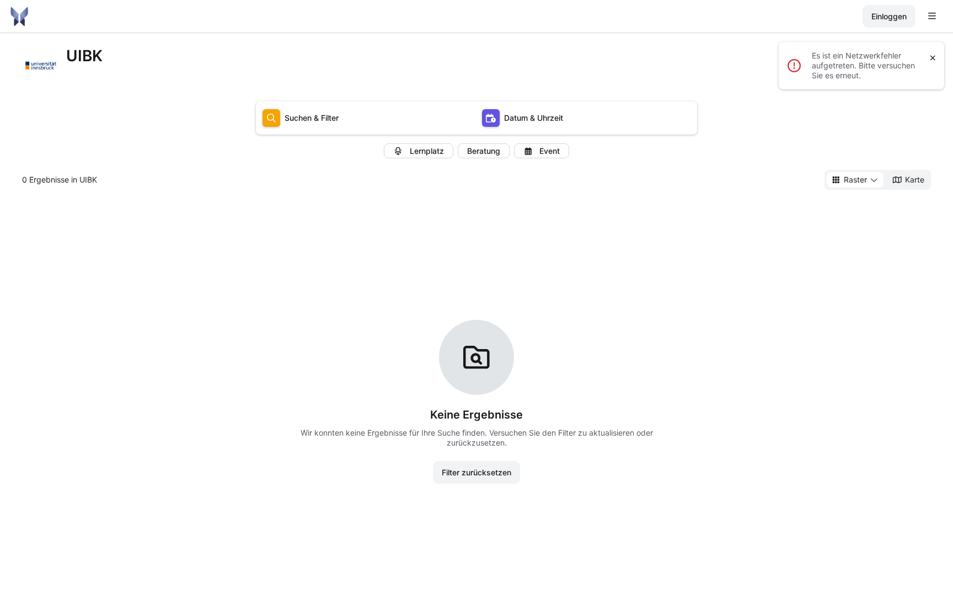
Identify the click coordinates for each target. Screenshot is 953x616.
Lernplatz (427, 151)
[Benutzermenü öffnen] (932, 17)
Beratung (483, 151)
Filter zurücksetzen (476, 472)
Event (549, 151)
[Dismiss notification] (933, 58)
